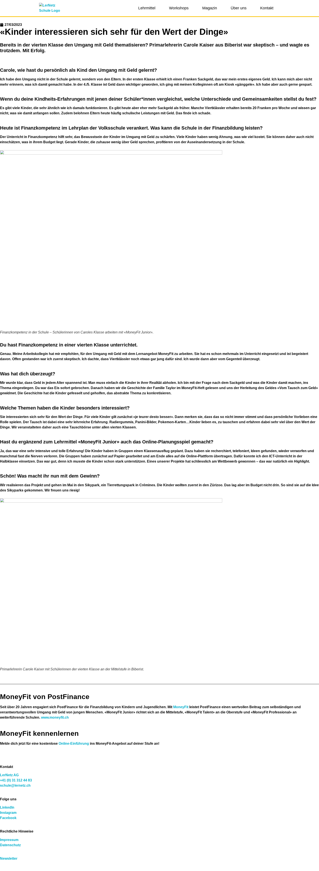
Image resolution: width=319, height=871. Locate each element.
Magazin (209, 8)
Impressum (9, 840)
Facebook (8, 818)
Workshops (179, 8)
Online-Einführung (74, 743)
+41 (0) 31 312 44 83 (16, 780)
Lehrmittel (146, 8)
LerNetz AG (9, 775)
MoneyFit (180, 707)
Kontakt (266, 8)
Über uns (239, 8)
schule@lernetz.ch (15, 785)
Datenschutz (10, 845)
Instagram (8, 812)
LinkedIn (7, 807)
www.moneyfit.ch (55, 717)
